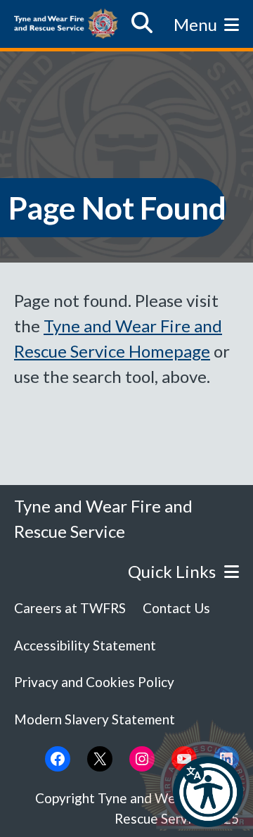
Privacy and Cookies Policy (94, 682)
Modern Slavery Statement (94, 719)
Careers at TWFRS (70, 608)
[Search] (142, 24)
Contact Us (176, 608)
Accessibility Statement (85, 645)
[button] (208, 792)
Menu (195, 24)
